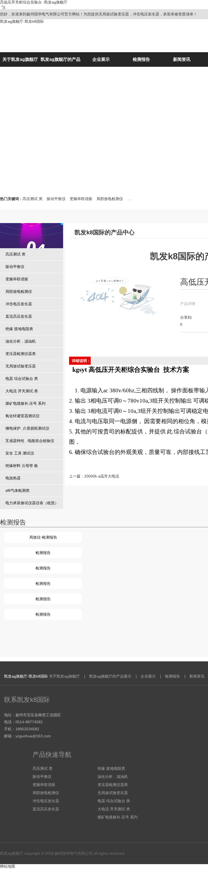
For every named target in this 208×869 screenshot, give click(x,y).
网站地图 (7, 866)
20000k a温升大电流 (101, 476)
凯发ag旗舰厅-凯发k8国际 (22, 21)
